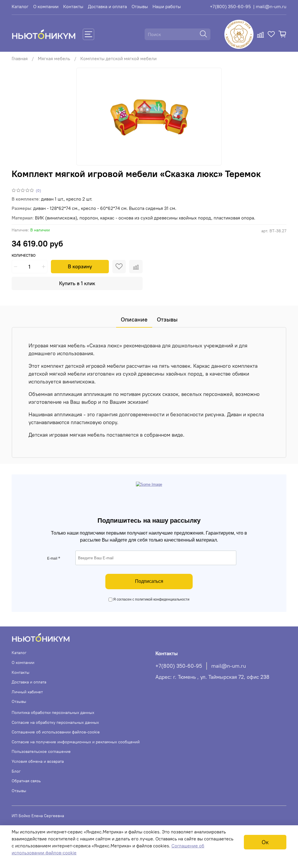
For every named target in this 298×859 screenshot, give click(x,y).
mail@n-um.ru (228, 666)
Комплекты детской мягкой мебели (118, 58)
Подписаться (149, 581)
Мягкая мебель (54, 58)
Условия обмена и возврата (38, 761)
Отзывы (140, 6)
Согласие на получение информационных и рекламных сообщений (76, 741)
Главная (20, 58)
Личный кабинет (27, 691)
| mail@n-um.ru (269, 6)
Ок (265, 842)
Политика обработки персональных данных (53, 712)
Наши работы (166, 6)
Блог (16, 771)
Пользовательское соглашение (41, 751)
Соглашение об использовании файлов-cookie (56, 732)
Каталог (20, 6)
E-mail (53, 558)
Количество (24, 255)
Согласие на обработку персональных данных (55, 722)
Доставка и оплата (107, 6)
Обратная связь (26, 780)
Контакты (73, 6)
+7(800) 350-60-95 (230, 6)
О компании (45, 6)
